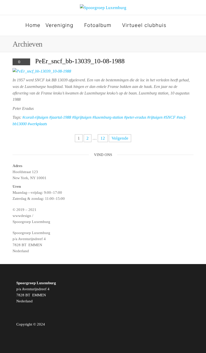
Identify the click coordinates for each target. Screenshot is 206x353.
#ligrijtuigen (81, 117)
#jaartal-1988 (60, 117)
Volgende (120, 138)
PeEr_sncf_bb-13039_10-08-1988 (80, 61)
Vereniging (59, 25)
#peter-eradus (135, 117)
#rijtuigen (155, 117)
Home (32, 25)
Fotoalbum (97, 25)
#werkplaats (37, 124)
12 (102, 138)
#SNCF (170, 117)
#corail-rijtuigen (35, 117)
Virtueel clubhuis (144, 25)
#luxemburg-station (107, 117)
